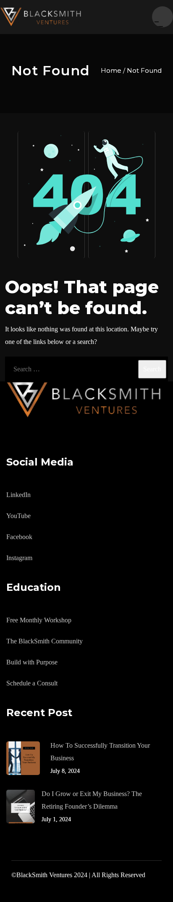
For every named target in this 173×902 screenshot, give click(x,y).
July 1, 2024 (56, 819)
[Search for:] (86, 369)
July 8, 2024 (65, 771)
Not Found (144, 70)
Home (111, 70)
